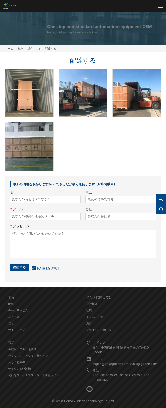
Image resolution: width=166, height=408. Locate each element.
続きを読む (29, 97)
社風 (89, 310)
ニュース (13, 317)
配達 (11, 304)
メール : (17, 210)
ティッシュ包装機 (19, 369)
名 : (12, 193)
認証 (11, 323)
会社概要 (92, 304)
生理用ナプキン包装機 (22, 349)
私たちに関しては (29, 49)
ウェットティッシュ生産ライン (28, 356)
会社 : (89, 210)
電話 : (89, 193)
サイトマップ (16, 330)
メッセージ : (20, 227)
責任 (89, 323)
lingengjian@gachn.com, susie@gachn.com (125, 364)
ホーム (9, 49)
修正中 (29, 88)
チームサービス (18, 310)
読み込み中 (83, 88)
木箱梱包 (29, 141)
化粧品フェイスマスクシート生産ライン (33, 375)
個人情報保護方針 (47, 268)
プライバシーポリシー (100, 330)
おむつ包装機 (16, 362)
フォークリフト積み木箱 (136, 88)
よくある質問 (94, 317)
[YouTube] (89, 389)
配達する (50, 49)
